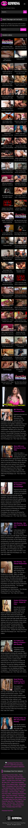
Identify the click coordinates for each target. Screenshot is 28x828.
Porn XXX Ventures (11, 795)
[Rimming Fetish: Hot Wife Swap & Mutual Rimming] (6, 728)
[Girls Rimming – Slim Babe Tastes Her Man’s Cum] (6, 534)
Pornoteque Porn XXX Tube (15, 776)
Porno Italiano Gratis (12, 784)
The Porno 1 (19, 803)
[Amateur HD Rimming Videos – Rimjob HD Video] (6, 611)
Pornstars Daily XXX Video (13, 806)
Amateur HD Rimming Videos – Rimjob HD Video (20, 602)
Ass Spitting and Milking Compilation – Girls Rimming (20, 642)
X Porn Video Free (14, 790)
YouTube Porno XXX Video (14, 780)
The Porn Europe (6, 805)
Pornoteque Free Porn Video (10, 775)
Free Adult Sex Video (9, 788)
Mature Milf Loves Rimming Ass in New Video (20, 448)
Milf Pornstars (10, 797)
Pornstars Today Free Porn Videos (12, 799)
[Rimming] (11, 4)
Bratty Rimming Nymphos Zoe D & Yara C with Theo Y (19, 681)
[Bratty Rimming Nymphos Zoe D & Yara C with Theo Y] (6, 690)
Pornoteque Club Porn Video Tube (16, 786)
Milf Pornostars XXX (20, 797)
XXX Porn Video (13, 791)
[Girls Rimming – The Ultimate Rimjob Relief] (6, 572)
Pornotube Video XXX (8, 778)
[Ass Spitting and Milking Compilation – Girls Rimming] (6, 651)
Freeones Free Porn (7, 810)
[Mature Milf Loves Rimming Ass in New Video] (6, 457)
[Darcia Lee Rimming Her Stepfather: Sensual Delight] (6, 493)
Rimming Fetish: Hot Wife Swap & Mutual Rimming (20, 719)
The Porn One (11, 803)
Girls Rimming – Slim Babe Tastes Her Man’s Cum (20, 525)
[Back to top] (23, 823)
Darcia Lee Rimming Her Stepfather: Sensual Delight (20, 484)
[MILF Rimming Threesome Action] (6, 420)
